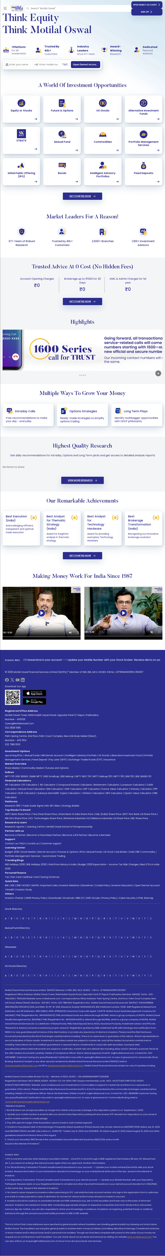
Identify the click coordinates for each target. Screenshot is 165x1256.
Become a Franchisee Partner (44, 835)
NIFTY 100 (119, 776)
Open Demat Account (145, 4)
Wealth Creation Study (19, 889)
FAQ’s (23, 843)
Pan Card (16, 877)
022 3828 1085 (13, 727)
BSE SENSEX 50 (143, 776)
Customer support (51, 843)
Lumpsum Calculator (133, 784)
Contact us (11, 843)
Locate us (33, 843)
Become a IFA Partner (75, 835)
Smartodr (68, 898)
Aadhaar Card (31, 877)
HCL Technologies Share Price (45, 818)
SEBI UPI (145, 11)
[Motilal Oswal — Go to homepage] (16, 8)
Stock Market (28, 851)
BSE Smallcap (51, 776)
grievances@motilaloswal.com (21, 1065)
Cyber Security (127, 898)
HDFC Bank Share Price (17, 814)
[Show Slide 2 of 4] (81, 375)
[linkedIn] (23, 681)
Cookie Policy (102, 885)
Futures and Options (57, 768)
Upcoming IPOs (13, 755)
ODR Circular (93, 898)
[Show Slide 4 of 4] (85, 375)
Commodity (148, 851)
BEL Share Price (139, 818)
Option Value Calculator (137, 793)
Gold (131, 851)
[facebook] (7, 681)
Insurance (109, 759)
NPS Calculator (114, 793)
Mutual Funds (32, 755)
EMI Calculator (55, 789)
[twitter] (12, 681)
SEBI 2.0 (80, 898)
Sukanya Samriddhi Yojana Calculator (59, 793)
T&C (65, 64)
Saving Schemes (50, 877)
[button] (27, 8)
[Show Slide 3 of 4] (83, 375)
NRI (137, 851)
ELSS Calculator (27, 793)
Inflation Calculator (93, 793)
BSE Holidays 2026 (36, 864)
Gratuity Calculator (141, 789)
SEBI (18, 885)
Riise (57, 805)
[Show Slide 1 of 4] (80, 375)
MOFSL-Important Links (45, 885)
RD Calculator (47, 784)
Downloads (55, 898)
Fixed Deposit (39, 759)
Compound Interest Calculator (74, 784)
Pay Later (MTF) (58, 759)
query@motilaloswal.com (19, 723)
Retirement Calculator (106, 784)
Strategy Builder (70, 805)
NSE (13, 885)
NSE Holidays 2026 (15, 864)
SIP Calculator (12, 784)
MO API (49, 805)
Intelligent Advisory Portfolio (81, 755)
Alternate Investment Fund (126, 755)
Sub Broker (121, 851)
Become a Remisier (100, 835)
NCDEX (26, 885)
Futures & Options (68, 851)
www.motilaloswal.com (139, 1236)
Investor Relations (69, 885)
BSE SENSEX (22, 776)
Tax (7, 877)
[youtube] (17, 681)
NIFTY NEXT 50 (83, 776)
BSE (7, 885)
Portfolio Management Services (22, 856)
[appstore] (34, 693)
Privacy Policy (109, 898)
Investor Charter (14, 898)
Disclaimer (87, 885)
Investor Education (122, 885)
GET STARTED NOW (80, 196)
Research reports (14, 826)
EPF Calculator (92, 789)
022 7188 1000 (12, 744)
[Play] (41, 613)
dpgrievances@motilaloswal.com (65, 1065)
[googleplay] (34, 701)
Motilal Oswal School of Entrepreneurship (69, 826)
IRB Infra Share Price (16, 818)
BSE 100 (130, 776)
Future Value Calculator (115, 789)
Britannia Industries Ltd (76, 818)
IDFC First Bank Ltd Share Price (139, 814)
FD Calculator (30, 784)
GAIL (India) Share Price (108, 814)
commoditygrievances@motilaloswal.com (27, 1101)
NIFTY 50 (9, 776)
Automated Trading (54, 856)
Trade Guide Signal (32, 805)
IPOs (82, 851)
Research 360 (12, 805)
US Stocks (104, 755)
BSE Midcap (67, 776)
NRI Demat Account (53, 755)
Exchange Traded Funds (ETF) (85, 759)
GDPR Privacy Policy (36, 898)
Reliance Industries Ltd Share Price (110, 818)
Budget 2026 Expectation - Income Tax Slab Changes (108, 864)
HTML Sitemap (145, 898)
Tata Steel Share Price (44, 814)
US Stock (108, 851)
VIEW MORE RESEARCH (80, 480)
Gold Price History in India (62, 864)
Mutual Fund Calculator (32, 789)
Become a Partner (15, 835)
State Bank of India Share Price (76, 814)
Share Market (12, 768)
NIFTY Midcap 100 (102, 776)
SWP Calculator (73, 789)
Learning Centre (35, 826)
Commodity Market (33, 768)
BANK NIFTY (36, 776)
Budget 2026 (12, 851)
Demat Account (47, 851)
